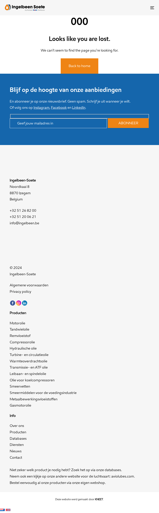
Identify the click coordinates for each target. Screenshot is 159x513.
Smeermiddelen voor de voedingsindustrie (43, 392)
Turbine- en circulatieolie (29, 354)
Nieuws (16, 451)
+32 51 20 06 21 (23, 216)
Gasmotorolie (20, 405)
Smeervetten (20, 386)
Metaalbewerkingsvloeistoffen (33, 399)
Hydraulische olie (23, 348)
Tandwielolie (19, 329)
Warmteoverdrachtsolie (28, 361)
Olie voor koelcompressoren (32, 380)
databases (113, 470)
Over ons (17, 425)
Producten (18, 432)
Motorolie (17, 323)
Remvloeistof (20, 335)
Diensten (17, 444)
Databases (18, 438)
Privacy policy (20, 291)
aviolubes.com (122, 476)
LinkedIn (78, 107)
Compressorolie (22, 342)
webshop (97, 482)
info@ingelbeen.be (24, 223)
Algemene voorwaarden (29, 285)
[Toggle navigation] (129, 7)
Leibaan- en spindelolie (28, 373)
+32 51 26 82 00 (23, 210)
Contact (16, 457)
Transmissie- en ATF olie (29, 367)
